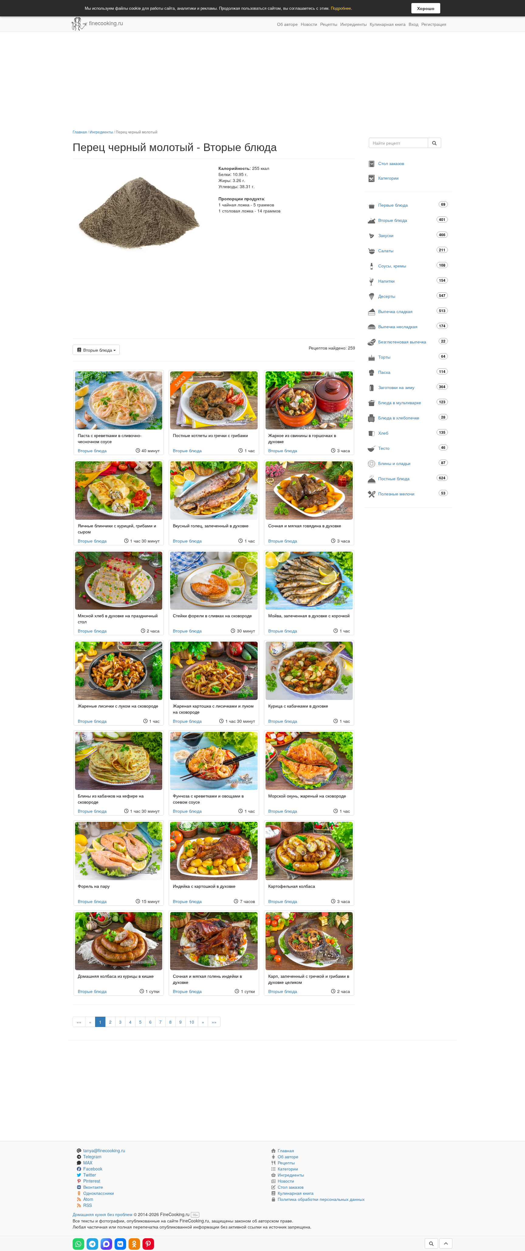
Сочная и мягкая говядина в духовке (304, 525)
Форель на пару (94, 886)
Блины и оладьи (411, 463)
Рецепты (328, 24)
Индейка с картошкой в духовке (204, 886)
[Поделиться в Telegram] (92, 1244)
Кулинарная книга (388, 24)
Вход (413, 24)
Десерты (411, 296)
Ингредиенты (353, 24)
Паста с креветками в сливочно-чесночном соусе (110, 438)
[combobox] (398, 143)
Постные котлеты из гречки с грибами (210, 435)
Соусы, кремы (411, 265)
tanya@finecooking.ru (104, 1150)
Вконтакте (93, 1187)
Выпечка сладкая (411, 311)
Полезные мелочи (411, 493)
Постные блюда (411, 478)
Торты (411, 356)
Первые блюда (411, 205)
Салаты (411, 250)
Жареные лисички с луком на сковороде (118, 706)
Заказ (180, 381)
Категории (388, 178)
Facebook (92, 1169)
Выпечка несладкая (411, 326)
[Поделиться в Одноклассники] (134, 1244)
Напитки (411, 280)
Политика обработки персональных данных (321, 1199)
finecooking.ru (105, 23)
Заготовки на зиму (411, 387)
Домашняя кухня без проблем (102, 1214)
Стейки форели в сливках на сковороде (212, 615)
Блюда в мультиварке (411, 402)
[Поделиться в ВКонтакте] (120, 1244)
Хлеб (411, 432)
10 (191, 1022)
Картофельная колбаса (291, 886)
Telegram (92, 1156)
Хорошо (425, 8)
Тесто (411, 448)
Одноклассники (98, 1193)
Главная (80, 131)
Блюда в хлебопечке (411, 417)
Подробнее (341, 8)
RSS (87, 1205)
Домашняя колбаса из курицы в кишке (116, 976)
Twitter (89, 1175)
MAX (87, 1163)
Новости (309, 24)
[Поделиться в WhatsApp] (78, 1244)
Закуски (411, 235)
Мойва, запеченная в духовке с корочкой (309, 615)
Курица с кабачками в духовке (298, 706)
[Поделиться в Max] (106, 1244)
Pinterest (91, 1181)
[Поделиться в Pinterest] (148, 1244)
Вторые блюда (97, 350)
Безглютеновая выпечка (411, 341)
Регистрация (433, 24)
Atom (88, 1199)
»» (214, 1022)
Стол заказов (391, 163)
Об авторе (287, 24)
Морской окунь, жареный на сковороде (307, 796)
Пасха (411, 372)
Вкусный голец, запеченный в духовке (211, 525)
